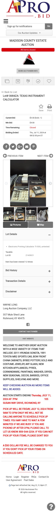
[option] (28, 183)
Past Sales (29, 480)
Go (48, 26)
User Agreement (14, 480)
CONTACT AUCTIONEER (28, 332)
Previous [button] (5, 183)
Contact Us (44, 477)
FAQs (33, 477)
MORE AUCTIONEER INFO (28, 71)
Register (25, 477)
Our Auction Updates (27, 33)
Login (16, 477)
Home (9, 477)
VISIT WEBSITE (28, 339)
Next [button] (50, 183)
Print (49, 110)
